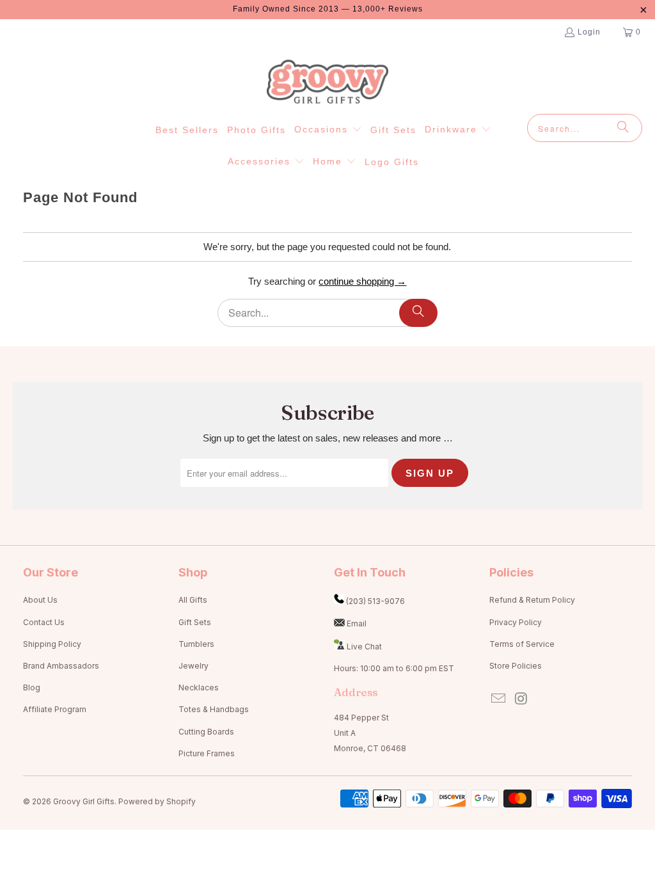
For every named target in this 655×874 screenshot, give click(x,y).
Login (589, 32)
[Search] (623, 128)
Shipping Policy (52, 644)
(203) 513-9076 (375, 601)
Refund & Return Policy (532, 600)
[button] (328, 130)
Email (357, 623)
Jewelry (193, 666)
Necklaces (198, 687)
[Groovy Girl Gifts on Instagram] (521, 699)
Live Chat (364, 646)
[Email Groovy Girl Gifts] (499, 699)
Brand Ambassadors (61, 666)
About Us (40, 600)
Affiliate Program (54, 709)
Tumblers (196, 644)
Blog (31, 687)
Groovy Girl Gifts (83, 801)
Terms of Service (522, 644)
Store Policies (515, 666)
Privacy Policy (515, 622)
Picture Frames (206, 753)
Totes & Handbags (213, 709)
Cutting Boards (206, 731)
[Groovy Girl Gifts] (327, 82)
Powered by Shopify (157, 801)
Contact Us (44, 622)
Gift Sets (194, 622)
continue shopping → (362, 281)
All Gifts (192, 600)
